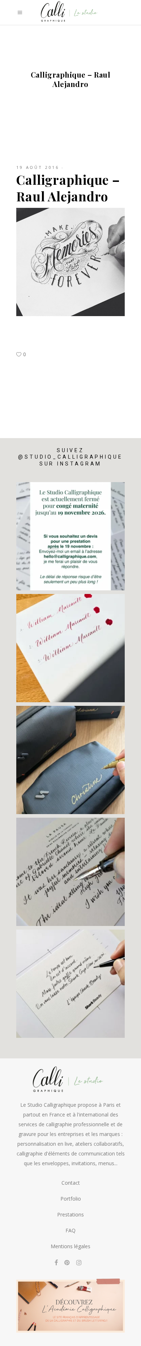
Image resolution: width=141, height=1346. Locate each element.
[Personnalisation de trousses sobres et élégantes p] (70, 760)
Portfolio (70, 1198)
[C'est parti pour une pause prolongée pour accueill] (70, 536)
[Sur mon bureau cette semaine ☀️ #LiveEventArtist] (70, 648)
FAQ (70, 1230)
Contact (70, 1182)
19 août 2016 (37, 167)
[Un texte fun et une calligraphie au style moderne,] (70, 984)
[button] (15, 1338)
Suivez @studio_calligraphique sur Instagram (70, 456)
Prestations (70, 1214)
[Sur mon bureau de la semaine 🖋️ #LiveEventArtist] (70, 872)
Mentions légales (70, 1246)
